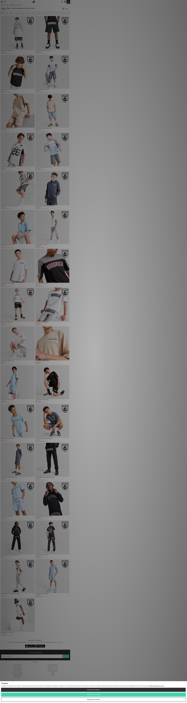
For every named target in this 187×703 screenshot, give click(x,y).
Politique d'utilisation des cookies (156, 685)
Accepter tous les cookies (93, 694)
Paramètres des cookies (93, 689)
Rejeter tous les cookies (93, 699)
